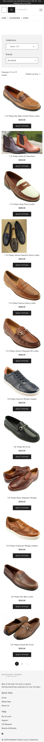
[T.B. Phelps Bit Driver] (22, 429)
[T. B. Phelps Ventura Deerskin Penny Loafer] (22, 236)
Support (5, 720)
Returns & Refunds (9, 728)
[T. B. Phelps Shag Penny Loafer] (22, 186)
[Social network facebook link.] (2, 733)
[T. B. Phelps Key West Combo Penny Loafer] (22, 98)
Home (4, 698)
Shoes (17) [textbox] (21, 46)
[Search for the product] (11, 10)
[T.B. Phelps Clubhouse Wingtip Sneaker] (22, 528)
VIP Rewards (7, 724)
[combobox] (22, 46)
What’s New (6, 702)
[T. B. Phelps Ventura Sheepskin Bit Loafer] (22, 333)
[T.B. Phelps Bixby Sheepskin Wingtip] (22, 479)
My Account (6, 716)
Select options (22, 126)
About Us (5, 706)
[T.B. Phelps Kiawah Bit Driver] (22, 627)
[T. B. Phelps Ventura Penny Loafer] (22, 285)
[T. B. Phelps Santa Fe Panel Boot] (22, 142)
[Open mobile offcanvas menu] (40, 9)
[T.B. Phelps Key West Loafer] (22, 577)
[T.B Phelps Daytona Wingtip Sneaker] (22, 381)
